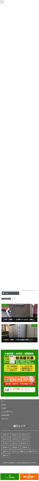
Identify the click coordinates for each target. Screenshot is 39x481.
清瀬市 (5, 451)
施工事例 (3, 404)
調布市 (5, 455)
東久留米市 (24, 443)
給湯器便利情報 (5, 415)
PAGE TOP (36, 402)
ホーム (3, 401)
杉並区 (14, 443)
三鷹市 (6, 434)
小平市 (13, 298)
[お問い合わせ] (19, 389)
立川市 (14, 451)
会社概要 (3, 408)
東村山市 (16, 447)
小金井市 (24, 439)
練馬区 (22, 451)
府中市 (6, 443)
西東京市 (32, 451)
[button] (9, 476)
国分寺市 (25, 434)
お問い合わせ (4, 418)
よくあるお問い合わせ (7, 411)
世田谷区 (15, 434)
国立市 (6, 439)
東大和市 (6, 447)
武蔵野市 (25, 447)
